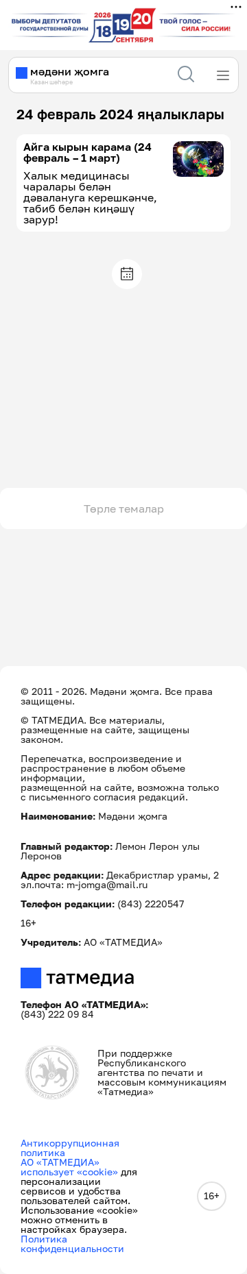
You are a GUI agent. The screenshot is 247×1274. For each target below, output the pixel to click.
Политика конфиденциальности (72, 1243)
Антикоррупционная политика (70, 1147)
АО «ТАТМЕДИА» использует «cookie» (69, 1166)
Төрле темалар (124, 508)
